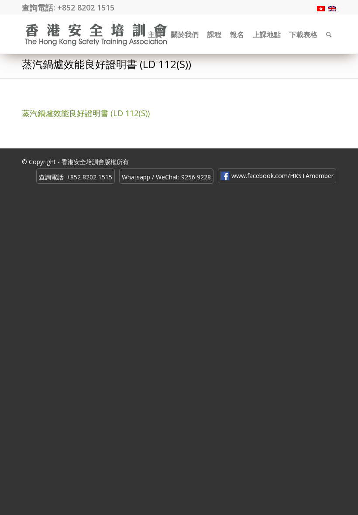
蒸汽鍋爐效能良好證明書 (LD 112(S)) (106, 64)
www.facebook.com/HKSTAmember (282, 176)
